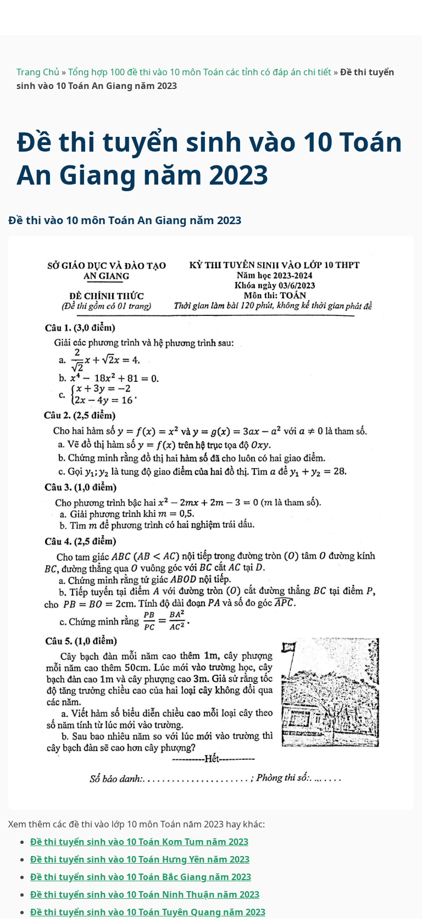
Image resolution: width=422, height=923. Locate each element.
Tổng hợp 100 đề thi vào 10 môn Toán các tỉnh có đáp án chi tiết (199, 72)
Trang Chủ (37, 72)
